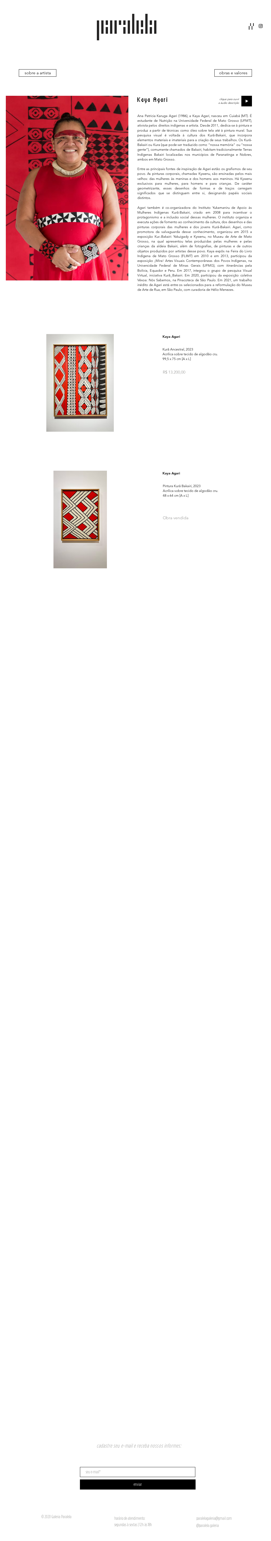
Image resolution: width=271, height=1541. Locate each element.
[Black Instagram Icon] (260, 26)
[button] (251, 26)
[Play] (246, 101)
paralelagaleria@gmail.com (214, 1518)
